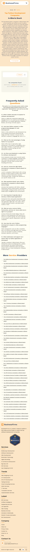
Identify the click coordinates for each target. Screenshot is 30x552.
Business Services (5, 510)
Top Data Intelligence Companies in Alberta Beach (15, 377)
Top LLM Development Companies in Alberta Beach (16, 413)
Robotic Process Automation (8, 515)
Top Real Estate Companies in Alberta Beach (14, 370)
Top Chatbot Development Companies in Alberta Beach (15, 338)
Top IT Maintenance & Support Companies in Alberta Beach (15, 364)
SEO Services (4, 466)
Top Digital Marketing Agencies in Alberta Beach (15, 270)
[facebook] (20, 550)
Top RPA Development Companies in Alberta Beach (16, 335)
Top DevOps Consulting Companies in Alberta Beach (16, 351)
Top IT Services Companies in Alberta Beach (14, 303)
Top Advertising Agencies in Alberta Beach (13, 344)
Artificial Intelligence (6, 502)
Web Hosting (4, 508)
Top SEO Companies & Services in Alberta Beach (15, 279)
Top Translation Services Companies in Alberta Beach (15, 306)
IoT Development (5, 477)
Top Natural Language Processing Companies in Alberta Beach (14, 398)
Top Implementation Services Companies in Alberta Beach (15, 311)
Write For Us (4, 533)
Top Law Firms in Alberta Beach (11, 360)
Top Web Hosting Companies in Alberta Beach (14, 326)
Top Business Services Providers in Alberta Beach (15, 375)
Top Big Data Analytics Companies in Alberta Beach (16, 277)
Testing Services (5, 482)
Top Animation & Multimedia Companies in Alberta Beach (15, 332)
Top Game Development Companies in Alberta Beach (14, 348)
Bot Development (5, 517)
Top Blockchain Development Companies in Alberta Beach (15, 266)
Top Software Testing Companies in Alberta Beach (15, 294)
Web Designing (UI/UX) (7, 475)
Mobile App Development (7, 451)
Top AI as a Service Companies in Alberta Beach (15, 406)
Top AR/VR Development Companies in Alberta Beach (15, 290)
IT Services (4, 488)
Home (11, 10)
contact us (14, 84)
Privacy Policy (4, 529)
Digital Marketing (5, 459)
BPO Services (4, 500)
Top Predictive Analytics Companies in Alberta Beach (16, 416)
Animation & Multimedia (7, 513)
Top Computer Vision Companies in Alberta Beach (15, 401)
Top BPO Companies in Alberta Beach (12, 314)
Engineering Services (6, 504)
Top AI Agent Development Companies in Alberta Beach (15, 386)
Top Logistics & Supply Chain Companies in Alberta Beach (15, 355)
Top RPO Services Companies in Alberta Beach (15, 372)
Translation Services (6, 490)
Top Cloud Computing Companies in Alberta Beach (16, 296)
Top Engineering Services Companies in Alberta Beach (15, 320)
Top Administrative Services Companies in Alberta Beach (15, 300)
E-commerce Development (8, 461)
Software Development (7, 453)
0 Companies (15, 60)
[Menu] (26, 3)
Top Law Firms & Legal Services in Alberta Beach (15, 323)
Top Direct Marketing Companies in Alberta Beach (15, 367)
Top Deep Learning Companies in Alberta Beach (15, 404)
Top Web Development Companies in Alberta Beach (16, 263)
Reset (20, 74)
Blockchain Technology (7, 457)
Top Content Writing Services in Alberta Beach (14, 342)
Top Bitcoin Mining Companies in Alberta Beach (15, 380)
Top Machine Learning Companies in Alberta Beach (16, 394)
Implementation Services (7, 492)
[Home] (11, 3)
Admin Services (5, 486)
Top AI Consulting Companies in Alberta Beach (14, 392)
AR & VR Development (7, 479)
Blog (2, 535)
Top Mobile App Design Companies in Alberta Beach (16, 282)
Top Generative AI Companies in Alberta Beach (15, 389)
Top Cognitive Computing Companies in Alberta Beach (15, 410)
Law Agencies (4, 506)
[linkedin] (23, 550)
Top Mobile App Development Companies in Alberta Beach (15, 260)
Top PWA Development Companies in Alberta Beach (16, 358)
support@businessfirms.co (11, 543)
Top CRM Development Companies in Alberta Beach (16, 383)
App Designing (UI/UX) (7, 468)
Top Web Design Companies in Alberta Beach (14, 284)
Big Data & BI (4, 463)
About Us (3, 527)
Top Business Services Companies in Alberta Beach (16, 328)
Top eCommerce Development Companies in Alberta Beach (15, 273)
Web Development (6, 455)
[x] (26, 550)
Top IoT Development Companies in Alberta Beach (15, 287)
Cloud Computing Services (8, 484)
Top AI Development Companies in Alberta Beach (15, 316)
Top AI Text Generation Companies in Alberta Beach (16, 418)
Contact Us (4, 531)
